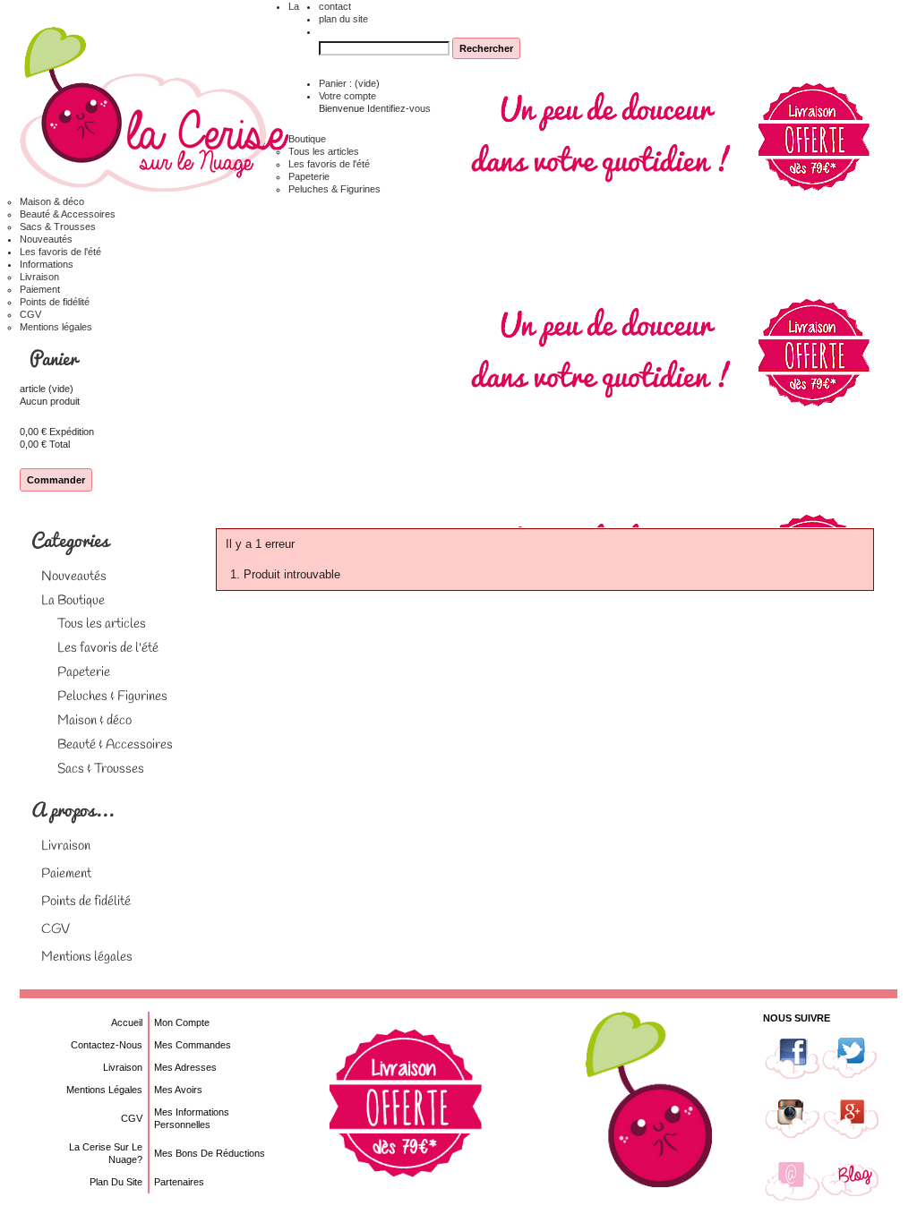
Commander (56, 480)
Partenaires (179, 1181)
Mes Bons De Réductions (209, 1153)
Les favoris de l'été (329, 163)
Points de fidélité (55, 301)
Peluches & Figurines (334, 189)
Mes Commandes (192, 1044)
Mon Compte (182, 1022)
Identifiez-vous (399, 108)
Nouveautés (46, 239)
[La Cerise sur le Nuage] (154, 110)
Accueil (126, 1022)
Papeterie (309, 176)
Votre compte (347, 95)
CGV (30, 314)
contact (335, 6)
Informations (46, 264)
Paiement (40, 289)
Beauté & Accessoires (68, 214)
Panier (55, 357)
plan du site (343, 18)
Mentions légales (56, 326)
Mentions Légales (104, 1089)
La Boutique (73, 601)
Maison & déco (52, 201)
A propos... (72, 809)
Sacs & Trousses (58, 226)
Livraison (39, 276)
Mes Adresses (185, 1067)
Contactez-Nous (106, 1044)
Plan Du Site (116, 1181)
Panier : (349, 83)
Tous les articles (323, 151)
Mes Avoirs (178, 1089)
